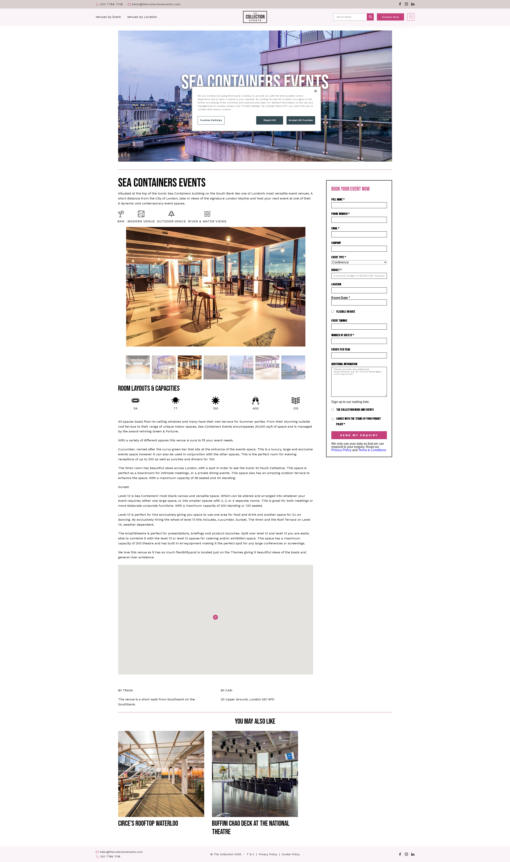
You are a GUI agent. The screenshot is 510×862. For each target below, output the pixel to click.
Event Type (338, 257)
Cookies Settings (211, 120)
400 (256, 408)
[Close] (315, 91)
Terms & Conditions (372, 450)
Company (336, 243)
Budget (336, 270)
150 (215, 408)
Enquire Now (390, 17)
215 (295, 408)
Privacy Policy (341, 450)
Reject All (270, 120)
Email (335, 228)
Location (336, 284)
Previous (115, 290)
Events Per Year (340, 349)
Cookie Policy (291, 854)
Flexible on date (345, 312)
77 (176, 408)
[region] (256, 108)
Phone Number (340, 214)
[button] (215, 617)
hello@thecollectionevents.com (156, 4)
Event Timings (339, 321)
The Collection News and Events (355, 410)
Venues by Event (108, 17)
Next (316, 290)
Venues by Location (142, 17)
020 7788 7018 (111, 4)
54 (135, 408)
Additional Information (344, 364)
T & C (250, 854)
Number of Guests (342, 335)
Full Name (338, 199)
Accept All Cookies (301, 120)
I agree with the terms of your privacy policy (358, 421)
